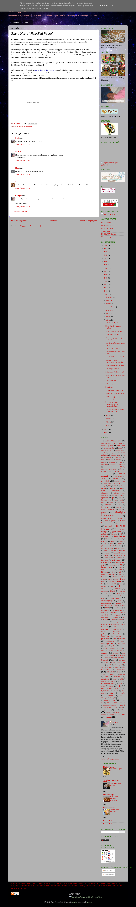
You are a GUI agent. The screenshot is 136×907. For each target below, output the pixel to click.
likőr (115, 584)
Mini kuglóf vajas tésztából (114, 393)
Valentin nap (107, 707)
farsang (110, 502)
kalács (119, 546)
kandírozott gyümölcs (107, 548)
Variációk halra (110, 380)
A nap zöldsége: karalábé (113, 331)
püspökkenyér (113, 648)
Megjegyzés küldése (20, 211)
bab (124, 455)
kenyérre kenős (106, 562)
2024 (106, 249)
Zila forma (121, 715)
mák (119, 586)
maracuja (122, 591)
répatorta (116, 653)
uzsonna (113, 705)
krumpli (111, 574)
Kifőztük (120, 567)
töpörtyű (112, 698)
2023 (106, 252)
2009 (106, 429)
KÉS (121, 565)
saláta (112, 655)
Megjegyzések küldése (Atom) (30, 226)
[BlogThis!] (31, 123)
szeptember (110, 307)
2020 (106, 262)
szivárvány (122, 674)
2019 (106, 265)
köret (120, 570)
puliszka (122, 646)
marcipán (107, 593)
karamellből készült (119, 553)
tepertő (120, 683)
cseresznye (118, 476)
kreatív (119, 572)
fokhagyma (105, 507)
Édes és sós (109, 387)
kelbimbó (119, 557)
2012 (106, 288)
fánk (102, 502)
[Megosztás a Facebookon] (34, 123)
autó (119, 455)
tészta (103, 686)
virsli (116, 710)
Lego (104, 579)
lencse (116, 579)
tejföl (121, 679)
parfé (114, 639)
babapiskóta (107, 457)
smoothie (106, 662)
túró (113, 700)
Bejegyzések (108, 870)
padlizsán (104, 634)
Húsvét (113, 541)
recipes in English (115, 650)
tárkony (115, 679)
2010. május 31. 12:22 (22, 160)
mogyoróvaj (104, 617)
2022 (106, 255)
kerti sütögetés (113, 565)
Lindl (121, 584)
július (108, 313)
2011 (106, 291)
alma (120, 448)
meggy (118, 603)
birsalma (103, 462)
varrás (115, 707)
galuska (103, 513)
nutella (115, 627)
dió (114, 486)
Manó (112, 591)
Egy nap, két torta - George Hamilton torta (114, 410)
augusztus (109, 310)
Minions (103, 612)
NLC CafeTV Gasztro (108, 234)
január (108, 425)
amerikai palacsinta (107, 450)
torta (111, 693)
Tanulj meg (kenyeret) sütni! (111, 781)
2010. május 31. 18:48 (22, 174)
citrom (103, 471)
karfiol (106, 555)
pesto (121, 641)
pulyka (105, 648)
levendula (111, 581)
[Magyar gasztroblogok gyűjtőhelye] (113, 165)
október (108, 304)
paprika (118, 636)
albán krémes (121, 445)
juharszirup (104, 546)
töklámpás (104, 698)
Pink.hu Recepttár (107, 237)
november (109, 300)
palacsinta (120, 634)
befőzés (118, 460)
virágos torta (105, 710)
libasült (109, 584)
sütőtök (118, 672)
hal (121, 534)
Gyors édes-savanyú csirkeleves (114, 798)
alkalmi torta (108, 448)
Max (17, 168)
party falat (121, 639)
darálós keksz (107, 483)
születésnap (105, 679)
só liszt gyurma (115, 662)
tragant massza (121, 698)
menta (116, 605)
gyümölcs (104, 534)
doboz (121, 488)
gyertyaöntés (108, 526)
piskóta (110, 643)
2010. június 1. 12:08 (22, 188)
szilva (103, 674)
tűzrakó (123, 703)
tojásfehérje (105, 691)
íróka (111, 543)
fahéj (121, 500)
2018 (106, 268)
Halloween (105, 536)
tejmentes (103, 681)
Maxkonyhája (107, 600)
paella (112, 634)
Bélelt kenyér (109, 384)
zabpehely (117, 712)
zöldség (108, 717)
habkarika (114, 534)
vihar (121, 707)
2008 (106, 433)
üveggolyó (122, 705)
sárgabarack (121, 655)
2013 (106, 284)
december (109, 297)
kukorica (104, 577)
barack (103, 460)
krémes (103, 574)
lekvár (110, 579)
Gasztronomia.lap (107, 228)
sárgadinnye (107, 657)
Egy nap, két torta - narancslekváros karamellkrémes (112, 404)
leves (119, 581)
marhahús (104, 596)
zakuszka (103, 714)
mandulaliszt (104, 591)
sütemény (121, 669)
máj (112, 586)
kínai (102, 570)
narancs (103, 622)
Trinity (105, 700)
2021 (106, 258)
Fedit (123, 502)
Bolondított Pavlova (112, 334)
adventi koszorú (106, 443)
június (108, 317)
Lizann (17, 182)
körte (113, 572)
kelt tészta (116, 560)
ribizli (105, 655)
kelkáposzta (104, 560)
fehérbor (108, 505)
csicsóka (103, 479)
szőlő (106, 677)
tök (121, 695)
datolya (103, 486)
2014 (106, 281)
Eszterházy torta (106, 500)
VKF (123, 710)
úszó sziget (106, 705)
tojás (119, 686)
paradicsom (105, 639)
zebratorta (112, 715)
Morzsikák (115, 617)
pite (119, 643)
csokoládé (105, 481)
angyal (103, 453)
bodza (120, 462)
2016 (106, 275)
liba (102, 584)
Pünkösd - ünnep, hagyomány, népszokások (114, 361)
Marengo (119, 593)
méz (107, 608)
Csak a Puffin (108, 821)
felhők (119, 505)
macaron (103, 586)
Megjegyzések (109, 874)
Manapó (104, 588)
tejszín (112, 681)
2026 (106, 245)
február (108, 422)
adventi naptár (118, 443)
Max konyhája (108, 795)
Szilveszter (113, 674)
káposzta (113, 551)
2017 (106, 271)
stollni (117, 667)
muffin (105, 620)
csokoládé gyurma (120, 481)
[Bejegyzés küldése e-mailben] (24, 123)
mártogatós (114, 596)
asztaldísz (113, 455)
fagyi (115, 500)
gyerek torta (120, 523)
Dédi (109, 486)
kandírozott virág (120, 548)
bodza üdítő (104, 464)
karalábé (122, 551)
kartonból (115, 555)
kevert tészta (106, 567)
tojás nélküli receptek (110, 688)
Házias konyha (108, 767)
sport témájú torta (106, 667)
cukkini (116, 471)
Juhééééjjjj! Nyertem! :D (113, 369)
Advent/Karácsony (112, 441)
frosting (121, 509)
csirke (115, 479)
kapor (105, 551)
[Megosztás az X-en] (32, 123)
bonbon (106, 467)
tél (121, 681)
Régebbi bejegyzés (88, 220)
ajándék (110, 445)
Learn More (103, 6)
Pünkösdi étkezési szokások (114, 357)
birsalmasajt (112, 462)
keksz (123, 555)
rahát (102, 650)
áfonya (103, 445)
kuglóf (120, 574)
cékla (120, 469)
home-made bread (118, 539)
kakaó (112, 546)
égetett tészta (119, 495)
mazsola (120, 601)
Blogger (89, 902)
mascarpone (115, 598)
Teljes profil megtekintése (110, 759)
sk (114, 660)
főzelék (103, 509)
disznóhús (112, 488)
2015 (106, 278)
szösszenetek (117, 677)
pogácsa (106, 646)
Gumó (111, 523)
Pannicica (105, 636)
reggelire (105, 653)
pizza (123, 643)
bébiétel (110, 460)
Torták (27, 22)
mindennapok (105, 610)
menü (122, 605)
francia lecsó (112, 509)
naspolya (118, 622)
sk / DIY (122, 660)
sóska (110, 665)
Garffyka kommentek (24, 127)
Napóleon (120, 619)
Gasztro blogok (106, 222)
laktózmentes (115, 577)
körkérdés (104, 572)
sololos (74, 902)
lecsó (123, 577)
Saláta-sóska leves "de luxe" (114, 365)
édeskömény (105, 493)
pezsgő (103, 643)
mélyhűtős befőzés (106, 605)
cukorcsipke (105, 474)
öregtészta (104, 631)
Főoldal (16, 22)
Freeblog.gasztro (107, 225)
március (109, 419)
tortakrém (109, 695)
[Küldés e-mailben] (29, 123)
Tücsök (116, 703)
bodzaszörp (122, 464)
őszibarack (116, 631)
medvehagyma (106, 603)
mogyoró (117, 615)
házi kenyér (119, 536)
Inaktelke (122, 541)
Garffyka (18, 152)
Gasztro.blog (105, 231)
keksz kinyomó (109, 557)
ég (112, 495)
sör (115, 665)
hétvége (107, 539)
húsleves (104, 541)
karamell (107, 553)
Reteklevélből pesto (112, 323)
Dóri (17, 138)
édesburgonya (116, 491)
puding (113, 646)
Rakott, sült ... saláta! (112, 348)
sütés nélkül (110, 672)
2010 (106, 294)
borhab (113, 467)
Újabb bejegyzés (19, 220)
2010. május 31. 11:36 (22, 144)
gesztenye (121, 518)
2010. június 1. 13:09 (22, 207)
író (105, 543)
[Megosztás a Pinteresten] (36, 123)
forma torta (119, 507)
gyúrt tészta (116, 532)
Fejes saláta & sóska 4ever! (114, 372)
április (108, 415)
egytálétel (104, 498)
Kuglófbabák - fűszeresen (114, 390)
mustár (113, 620)
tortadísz (122, 693)
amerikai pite (119, 450)
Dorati (103, 491)
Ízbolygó (120, 543)
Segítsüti (104, 660)
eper (113, 498)
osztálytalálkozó (117, 629)
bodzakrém (113, 464)
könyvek (111, 569)
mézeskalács (117, 608)
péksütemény (110, 641)
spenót (121, 665)
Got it (114, 6)
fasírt (118, 502)
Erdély (120, 497)
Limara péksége (109, 808)
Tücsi (108, 703)
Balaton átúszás (118, 457)
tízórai (111, 686)
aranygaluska (113, 453)
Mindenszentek (117, 610)
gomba (113, 520)
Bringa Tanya (112, 469)
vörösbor (108, 712)
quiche (121, 648)
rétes (123, 653)
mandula (118, 589)
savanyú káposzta (117, 658)
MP (124, 617)
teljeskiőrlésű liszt (107, 684)
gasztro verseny (107, 518)
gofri (106, 520)
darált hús (117, 483)
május (108, 320)
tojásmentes (116, 691)
